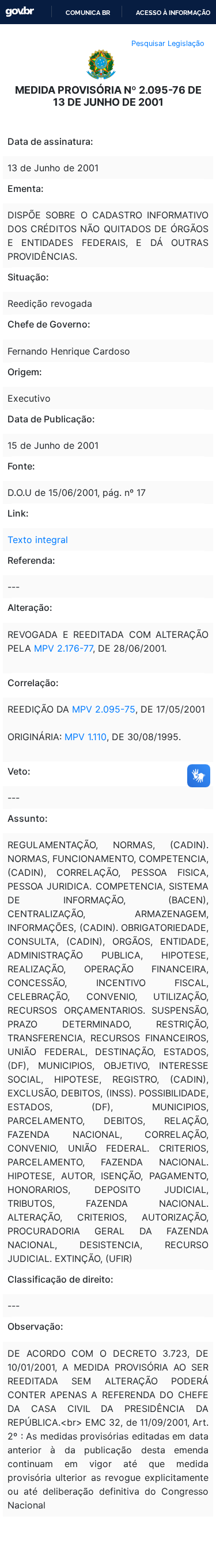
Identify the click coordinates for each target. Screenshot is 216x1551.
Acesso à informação (173, 13)
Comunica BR (88, 13)
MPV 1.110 (86, 736)
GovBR (19, 11)
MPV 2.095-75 (102, 709)
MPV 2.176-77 (63, 648)
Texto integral (37, 539)
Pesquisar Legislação (167, 43)
